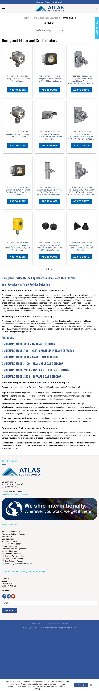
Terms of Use (53, 624)
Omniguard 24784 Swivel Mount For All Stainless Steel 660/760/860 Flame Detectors (81, 136)
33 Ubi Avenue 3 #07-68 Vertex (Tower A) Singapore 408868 (12, 484)
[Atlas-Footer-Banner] (49, 508)
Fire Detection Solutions (46, 17)
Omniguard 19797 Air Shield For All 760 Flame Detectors (49, 79)
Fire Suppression (9, 536)
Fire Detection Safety (11, 531)
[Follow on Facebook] (4, 596)
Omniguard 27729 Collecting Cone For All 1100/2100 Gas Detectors (81, 247)
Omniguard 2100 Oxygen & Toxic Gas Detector (17, 135)
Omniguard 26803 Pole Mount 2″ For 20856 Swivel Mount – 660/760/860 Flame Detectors (50, 192)
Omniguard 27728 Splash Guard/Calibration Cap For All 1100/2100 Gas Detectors (49, 247)
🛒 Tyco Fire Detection (11, 553)
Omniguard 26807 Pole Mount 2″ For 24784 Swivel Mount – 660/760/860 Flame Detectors (81, 192)
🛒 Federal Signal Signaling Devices (17, 563)
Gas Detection (8, 539)
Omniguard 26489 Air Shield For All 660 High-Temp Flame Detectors (18, 192)
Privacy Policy (38, 624)
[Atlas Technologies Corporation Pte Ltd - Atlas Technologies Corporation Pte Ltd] (49, 8)
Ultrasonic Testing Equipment (14, 549)
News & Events (57, 2)
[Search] (96, 8)
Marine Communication (11, 544)
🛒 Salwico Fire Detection (12, 558)
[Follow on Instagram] (9, 596)
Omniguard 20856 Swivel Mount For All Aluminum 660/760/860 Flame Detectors (81, 80)
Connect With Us (9, 586)
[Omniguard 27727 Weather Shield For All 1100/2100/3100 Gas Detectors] (17, 226)
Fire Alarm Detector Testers (13, 534)
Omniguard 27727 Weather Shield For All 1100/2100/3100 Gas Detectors (17, 247)
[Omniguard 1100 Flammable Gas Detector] (17, 59)
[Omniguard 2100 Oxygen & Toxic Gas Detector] (17, 114)
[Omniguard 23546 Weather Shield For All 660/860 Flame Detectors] (49, 114)
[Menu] (3, 8)
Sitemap (64, 624)
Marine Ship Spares (10, 551)
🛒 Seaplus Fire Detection (13, 556)
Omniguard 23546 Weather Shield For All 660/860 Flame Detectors (49, 136)
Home (26, 17)
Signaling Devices (9, 546)
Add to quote (18, 90)
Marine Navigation (9, 541)
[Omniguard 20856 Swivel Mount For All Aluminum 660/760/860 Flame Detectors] (81, 59)
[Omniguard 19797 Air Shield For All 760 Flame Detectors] (49, 59)
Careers (47, 2)
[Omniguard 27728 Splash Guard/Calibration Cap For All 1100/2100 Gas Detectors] (49, 226)
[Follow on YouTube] (13, 596)
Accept (81, 685)
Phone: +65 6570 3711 (12, 491)
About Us (39, 2)
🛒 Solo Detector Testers (12, 561)
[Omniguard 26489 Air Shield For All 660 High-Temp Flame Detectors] (17, 170)
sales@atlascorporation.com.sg (15, 494)
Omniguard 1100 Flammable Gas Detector (18, 79)
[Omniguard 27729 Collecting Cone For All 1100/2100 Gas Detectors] (81, 226)
